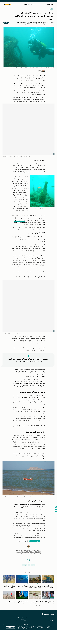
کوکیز (23, 628)
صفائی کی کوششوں (20, 219)
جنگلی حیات (26, 583)
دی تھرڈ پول (43, 276)
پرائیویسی (26, 628)
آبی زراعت (13, 583)
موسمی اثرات (52, 583)
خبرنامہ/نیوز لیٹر (51, 620)
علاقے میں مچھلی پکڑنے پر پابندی (28, 513)
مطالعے (14, 203)
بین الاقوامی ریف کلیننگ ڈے (19, 220)
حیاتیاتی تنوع (39, 583)
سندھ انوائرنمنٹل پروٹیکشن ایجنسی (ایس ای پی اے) (29, 400)
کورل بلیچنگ (42, 271)
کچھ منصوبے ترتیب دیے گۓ (26, 455)
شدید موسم (13, 600)
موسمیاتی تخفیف (25, 600)
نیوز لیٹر (8, 4)
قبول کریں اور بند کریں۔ (10, 627)
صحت (53, 600)
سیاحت (29, 565)
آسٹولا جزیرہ (35, 437)
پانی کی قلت (39, 600)
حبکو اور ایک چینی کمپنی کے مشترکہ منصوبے (24, 257)
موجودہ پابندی (23, 411)
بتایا (43, 262)
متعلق (53, 618)
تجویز (16, 439)
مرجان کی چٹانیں (24, 565)
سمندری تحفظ (33, 565)
